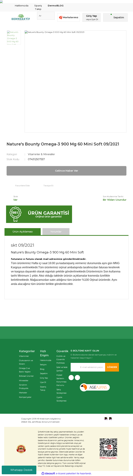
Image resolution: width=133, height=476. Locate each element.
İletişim (43, 364)
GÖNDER (112, 367)
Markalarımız (70, 17)
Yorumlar (55, 231)
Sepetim (44, 373)
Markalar (23, 392)
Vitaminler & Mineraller (41, 154)
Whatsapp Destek (21, 470)
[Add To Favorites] (18, 185)
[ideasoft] (48, 473)
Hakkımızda (21, 5)
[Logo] (20, 17)
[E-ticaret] (66, 473)
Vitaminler (24, 356)
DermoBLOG (56, 5)
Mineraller (23, 380)
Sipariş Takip (38, 7)
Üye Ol (43, 382)
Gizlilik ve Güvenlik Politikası (60, 359)
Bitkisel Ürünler (26, 376)
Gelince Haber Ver (66, 170)
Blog (42, 369)
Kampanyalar (25, 397)
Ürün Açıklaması (22, 231)
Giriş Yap (44, 378)
